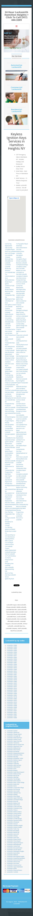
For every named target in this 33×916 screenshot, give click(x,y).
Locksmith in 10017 (12, 655)
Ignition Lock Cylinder (10, 508)
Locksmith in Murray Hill (13, 775)
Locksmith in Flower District (14, 839)
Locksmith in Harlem (12, 731)
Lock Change (8, 426)
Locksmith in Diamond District (14, 860)
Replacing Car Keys (10, 299)
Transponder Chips (21, 468)
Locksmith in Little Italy (12, 777)
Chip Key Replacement (22, 344)
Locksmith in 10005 (12, 669)
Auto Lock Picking (9, 411)
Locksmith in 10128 (12, 697)
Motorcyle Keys (9, 259)
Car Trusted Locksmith (22, 369)
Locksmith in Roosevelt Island (14, 848)
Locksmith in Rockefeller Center (15, 758)
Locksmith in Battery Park (13, 803)
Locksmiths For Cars (10, 438)
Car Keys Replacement (22, 407)
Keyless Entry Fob (20, 314)
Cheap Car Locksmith (10, 383)
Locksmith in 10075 (12, 683)
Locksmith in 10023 (12, 692)
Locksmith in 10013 (12, 686)
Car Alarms (8, 558)
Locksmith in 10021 (12, 712)
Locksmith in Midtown (12, 855)
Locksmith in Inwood (12, 824)
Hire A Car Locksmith (10, 251)
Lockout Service (20, 367)
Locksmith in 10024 (12, 666)
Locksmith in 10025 (12, 649)
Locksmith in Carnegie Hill (13, 736)
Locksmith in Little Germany (14, 765)
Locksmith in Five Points (13, 863)
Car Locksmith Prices (21, 424)
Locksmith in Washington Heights (15, 851)
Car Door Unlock (20, 284)
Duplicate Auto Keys (21, 386)
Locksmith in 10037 (12, 714)
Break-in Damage (9, 356)
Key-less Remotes (9, 280)
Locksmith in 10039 (12, 685)
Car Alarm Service (20, 403)
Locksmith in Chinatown (13, 822)
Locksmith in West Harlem (13, 750)
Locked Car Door (20, 318)
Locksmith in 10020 (12, 657)
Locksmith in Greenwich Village (15, 799)
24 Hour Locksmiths (21, 261)
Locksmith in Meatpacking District (15, 753)
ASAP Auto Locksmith (21, 282)
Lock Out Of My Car (10, 535)
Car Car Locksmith (21, 373)
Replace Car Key (20, 485)
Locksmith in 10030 (12, 652)
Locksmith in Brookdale (13, 830)
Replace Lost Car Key (21, 487)
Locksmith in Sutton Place (13, 805)
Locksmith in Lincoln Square (14, 849)
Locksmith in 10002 (12, 699)
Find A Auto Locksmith (22, 457)
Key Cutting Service (10, 346)
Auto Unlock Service (21, 500)
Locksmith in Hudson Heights (14, 827)
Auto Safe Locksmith (21, 274)
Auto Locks (19, 497)
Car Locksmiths (20, 415)
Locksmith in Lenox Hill (13, 834)
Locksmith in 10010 (12, 700)
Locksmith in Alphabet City (14, 793)
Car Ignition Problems (21, 276)
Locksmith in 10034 (12, 659)
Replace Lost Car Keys (22, 363)
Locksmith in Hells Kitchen (13, 767)
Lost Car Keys (8, 333)
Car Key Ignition (9, 453)
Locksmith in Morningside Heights (15, 856)
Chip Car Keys (8, 247)
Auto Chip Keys (9, 512)
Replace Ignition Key (21, 350)
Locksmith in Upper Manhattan (15, 867)
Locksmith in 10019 (12, 668)
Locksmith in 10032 (12, 704)
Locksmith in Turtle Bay (13, 763)
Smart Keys (19, 245)
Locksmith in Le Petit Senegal (14, 818)
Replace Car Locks (21, 270)
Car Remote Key (9, 320)
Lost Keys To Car (20, 440)
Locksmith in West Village (13, 796)
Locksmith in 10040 (12, 690)
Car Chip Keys (8, 527)
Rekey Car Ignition (20, 421)
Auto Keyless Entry (21, 289)
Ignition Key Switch (21, 508)
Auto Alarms (19, 422)
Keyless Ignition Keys (21, 390)
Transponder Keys (21, 280)
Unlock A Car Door (21, 398)
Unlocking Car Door (21, 495)
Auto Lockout (8, 331)
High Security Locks (21, 432)
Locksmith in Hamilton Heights (15, 825)
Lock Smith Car (20, 272)
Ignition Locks (19, 297)
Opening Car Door (21, 405)
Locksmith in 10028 (12, 707)
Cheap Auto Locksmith (22, 335)
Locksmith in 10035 (12, 676)
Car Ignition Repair (10, 249)
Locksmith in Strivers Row (13, 861)
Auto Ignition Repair (21, 259)
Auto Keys (18, 451)
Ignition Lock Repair (10, 529)
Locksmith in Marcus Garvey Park (15, 744)
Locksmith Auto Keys (10, 552)
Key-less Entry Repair (21, 360)
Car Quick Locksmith (21, 348)
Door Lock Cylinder (21, 365)
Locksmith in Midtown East (13, 748)
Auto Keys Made (20, 293)
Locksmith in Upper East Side (14, 741)
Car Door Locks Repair (22, 316)
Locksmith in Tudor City (13, 829)
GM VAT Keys (8, 455)
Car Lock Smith (20, 499)
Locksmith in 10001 (12, 662)
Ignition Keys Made (21, 320)
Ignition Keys (19, 299)
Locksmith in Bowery (12, 770)
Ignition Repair (9, 451)
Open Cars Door (9, 409)
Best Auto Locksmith (21, 263)
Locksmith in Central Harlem (14, 813)
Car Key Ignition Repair (22, 244)
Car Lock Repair (9, 542)
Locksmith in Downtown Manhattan (16, 858)
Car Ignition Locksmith (22, 474)
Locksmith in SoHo (11, 768)
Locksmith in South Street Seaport (15, 772)
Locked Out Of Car (21, 322)
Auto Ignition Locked (10, 304)
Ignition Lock (19, 502)
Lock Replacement (21, 409)
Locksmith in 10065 (12, 681)
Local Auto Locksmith (10, 390)
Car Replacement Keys (22, 265)
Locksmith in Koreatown (13, 751)
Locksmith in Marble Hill (13, 832)
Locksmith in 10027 (12, 711)
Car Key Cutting (20, 324)
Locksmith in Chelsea (12, 836)
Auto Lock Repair (20, 388)
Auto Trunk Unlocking (21, 371)
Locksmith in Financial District (14, 870)
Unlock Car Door (9, 544)
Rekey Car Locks (9, 445)
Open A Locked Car (21, 301)
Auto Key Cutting (9, 392)
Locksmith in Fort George (13, 789)
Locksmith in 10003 (12, 661)
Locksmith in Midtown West (14, 774)
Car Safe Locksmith (21, 476)
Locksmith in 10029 (12, 673)
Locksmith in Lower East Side (14, 806)
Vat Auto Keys (8, 483)
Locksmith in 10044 (12, 678)
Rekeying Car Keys (9, 358)
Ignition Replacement (10, 550)
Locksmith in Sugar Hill (12, 762)
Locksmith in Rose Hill (12, 801)
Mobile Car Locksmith (21, 362)
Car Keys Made (9, 428)
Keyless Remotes (20, 291)
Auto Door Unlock (9, 502)
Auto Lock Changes (10, 253)
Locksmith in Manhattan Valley (14, 755)
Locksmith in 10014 (12, 688)
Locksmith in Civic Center (13, 791)
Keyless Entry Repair (21, 434)
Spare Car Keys (9, 573)
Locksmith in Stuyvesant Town (14, 746)
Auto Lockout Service (21, 247)
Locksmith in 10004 (12, 664)
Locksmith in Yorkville (12, 872)
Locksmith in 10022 (12, 654)
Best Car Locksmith (21, 506)
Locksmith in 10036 (12, 693)
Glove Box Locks (9, 381)
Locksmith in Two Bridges (13, 779)
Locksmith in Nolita (12, 868)
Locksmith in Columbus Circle (14, 808)
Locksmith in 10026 (12, 650)
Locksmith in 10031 (12, 674)
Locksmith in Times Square (14, 841)
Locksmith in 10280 (12, 717)
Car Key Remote (20, 449)
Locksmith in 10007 (12, 716)
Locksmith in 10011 (12, 709)
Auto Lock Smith (20, 268)
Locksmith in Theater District (14, 734)
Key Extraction (19, 346)
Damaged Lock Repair (22, 310)
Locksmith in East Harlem (13, 853)
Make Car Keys (20, 312)
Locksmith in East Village (13, 817)
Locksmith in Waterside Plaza (14, 737)
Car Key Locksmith (9, 350)
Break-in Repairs (9, 289)
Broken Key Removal (21, 493)
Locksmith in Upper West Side (14, 798)
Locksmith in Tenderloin (13, 743)
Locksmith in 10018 (12, 680)
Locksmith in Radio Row (13, 784)
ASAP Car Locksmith (10, 407)
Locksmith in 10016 (12, 702)
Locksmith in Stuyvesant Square (15, 843)
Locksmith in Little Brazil (13, 732)
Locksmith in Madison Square (14, 760)
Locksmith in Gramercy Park (14, 865)
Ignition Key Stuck (9, 579)
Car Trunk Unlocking (10, 556)
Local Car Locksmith (21, 419)
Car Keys (7, 525)
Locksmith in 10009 (12, 647)
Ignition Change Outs (21, 325)
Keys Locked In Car (21, 358)
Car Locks (18, 249)
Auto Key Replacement (22, 356)
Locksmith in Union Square (14, 781)
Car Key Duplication (10, 384)
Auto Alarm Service (21, 278)
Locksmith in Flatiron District (14, 812)
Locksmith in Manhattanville (14, 844)
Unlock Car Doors (20, 426)
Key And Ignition (20, 381)
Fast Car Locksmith (10, 554)
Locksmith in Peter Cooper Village (15, 782)
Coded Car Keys (20, 295)
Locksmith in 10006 (12, 645)
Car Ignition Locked (21, 266)
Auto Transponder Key (22, 504)
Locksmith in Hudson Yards (14, 739)
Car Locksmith (8, 348)
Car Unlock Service (10, 537)
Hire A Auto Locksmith (22, 417)
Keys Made (8, 474)
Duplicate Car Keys (10, 440)
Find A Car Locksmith (21, 379)
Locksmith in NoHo (12, 786)
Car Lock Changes (20, 478)
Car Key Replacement (10, 510)
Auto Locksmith (20, 480)
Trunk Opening (9, 375)
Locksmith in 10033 (12, 695)
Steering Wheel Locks (21, 459)
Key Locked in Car (9, 493)
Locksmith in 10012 (12, 671)
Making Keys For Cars (10, 398)
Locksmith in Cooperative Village (15, 787)
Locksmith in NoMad (12, 794)
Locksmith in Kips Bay (12, 756)
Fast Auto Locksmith (10, 461)
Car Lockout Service (10, 329)
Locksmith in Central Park (13, 846)
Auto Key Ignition (9, 424)
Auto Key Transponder (22, 392)
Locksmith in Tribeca (12, 810)
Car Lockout (8, 318)
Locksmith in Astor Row (13, 837)
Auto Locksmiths (9, 567)
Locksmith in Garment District (14, 820)
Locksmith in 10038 (12, 705)
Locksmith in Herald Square (14, 815)
